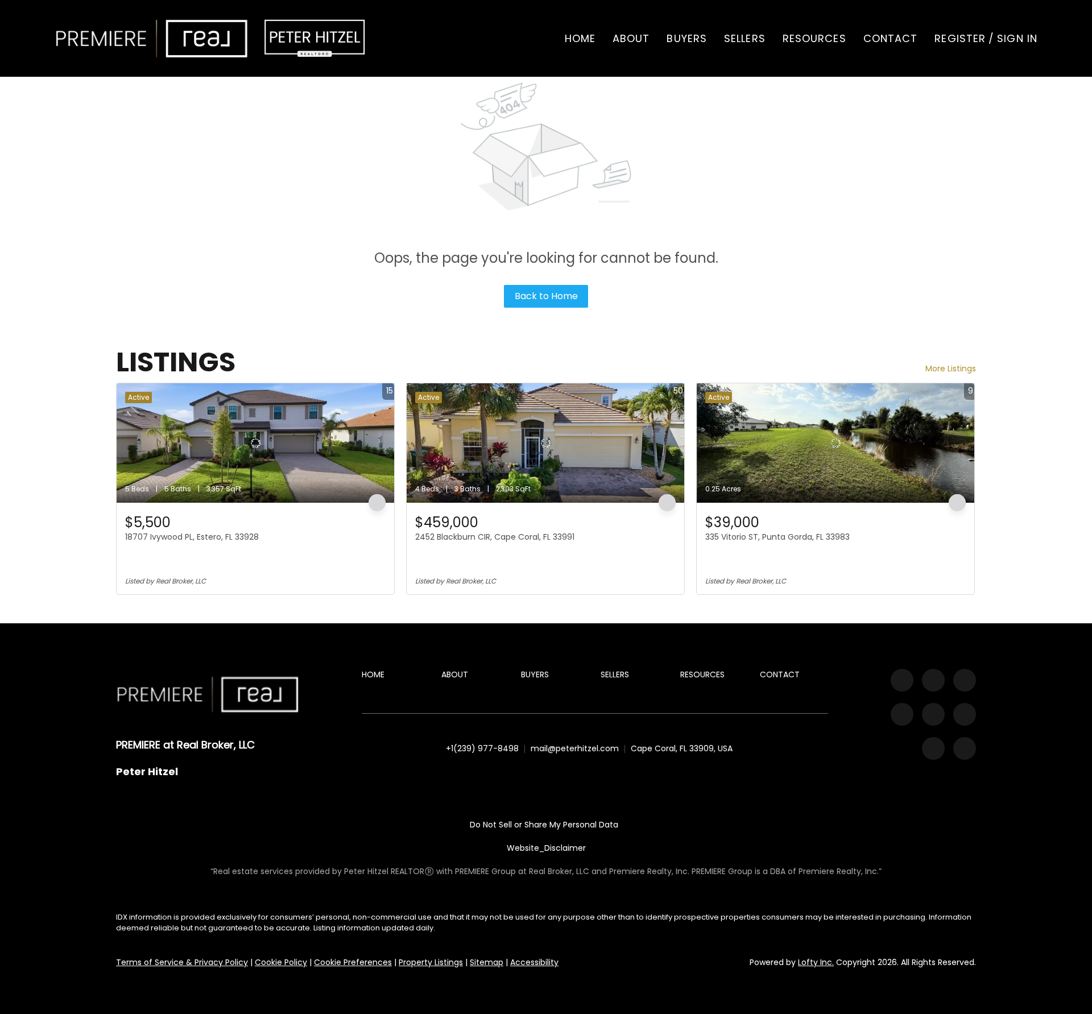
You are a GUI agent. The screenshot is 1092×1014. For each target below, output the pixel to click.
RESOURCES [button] (814, 38)
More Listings (950, 368)
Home (580, 38)
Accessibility (534, 962)
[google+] (964, 748)
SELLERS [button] (745, 38)
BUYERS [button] (687, 38)
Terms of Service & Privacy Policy (182, 962)
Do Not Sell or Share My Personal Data (544, 824)
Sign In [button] (1017, 38)
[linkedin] (933, 680)
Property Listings (431, 962)
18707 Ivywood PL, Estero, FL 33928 (192, 537)
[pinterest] (933, 748)
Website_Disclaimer (546, 848)
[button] (152, 38)
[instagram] (902, 714)
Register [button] (960, 38)
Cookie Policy (281, 962)
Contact (890, 38)
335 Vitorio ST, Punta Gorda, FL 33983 (777, 537)
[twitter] (964, 680)
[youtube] (933, 714)
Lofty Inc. (816, 962)
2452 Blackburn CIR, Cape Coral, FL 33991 (494, 537)
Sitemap (486, 962)
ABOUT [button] (631, 38)
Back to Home (546, 296)
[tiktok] (964, 714)
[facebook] (902, 680)
